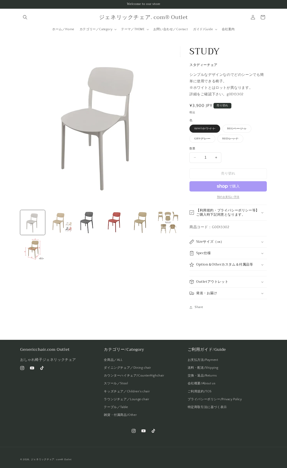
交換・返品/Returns (202, 375)
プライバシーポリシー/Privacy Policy (215, 399)
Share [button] (199, 307)
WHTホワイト (206, 130)
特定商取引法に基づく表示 (207, 407)
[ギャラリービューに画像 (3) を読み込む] (86, 222)
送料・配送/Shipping (203, 368)
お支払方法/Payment (203, 360)
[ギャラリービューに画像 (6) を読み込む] (168, 222)
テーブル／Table (116, 407)
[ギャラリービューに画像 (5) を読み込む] (140, 222)
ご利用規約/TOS (200, 391)
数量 (192, 148)
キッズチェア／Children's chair (127, 391)
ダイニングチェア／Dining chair (127, 368)
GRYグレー (204, 140)
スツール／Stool (116, 383)
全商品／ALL (113, 360)
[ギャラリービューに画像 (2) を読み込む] (59, 222)
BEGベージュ (238, 130)
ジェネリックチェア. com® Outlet (51, 459)
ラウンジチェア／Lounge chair (126, 399)
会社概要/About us (201, 383)
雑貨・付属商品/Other (120, 415)
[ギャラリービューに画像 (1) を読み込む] (32, 222)
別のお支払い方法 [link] (228, 197)
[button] (25, 17)
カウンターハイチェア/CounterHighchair (134, 375)
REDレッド (232, 140)
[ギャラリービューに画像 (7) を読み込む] (32, 249)
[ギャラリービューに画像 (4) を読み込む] (114, 222)
